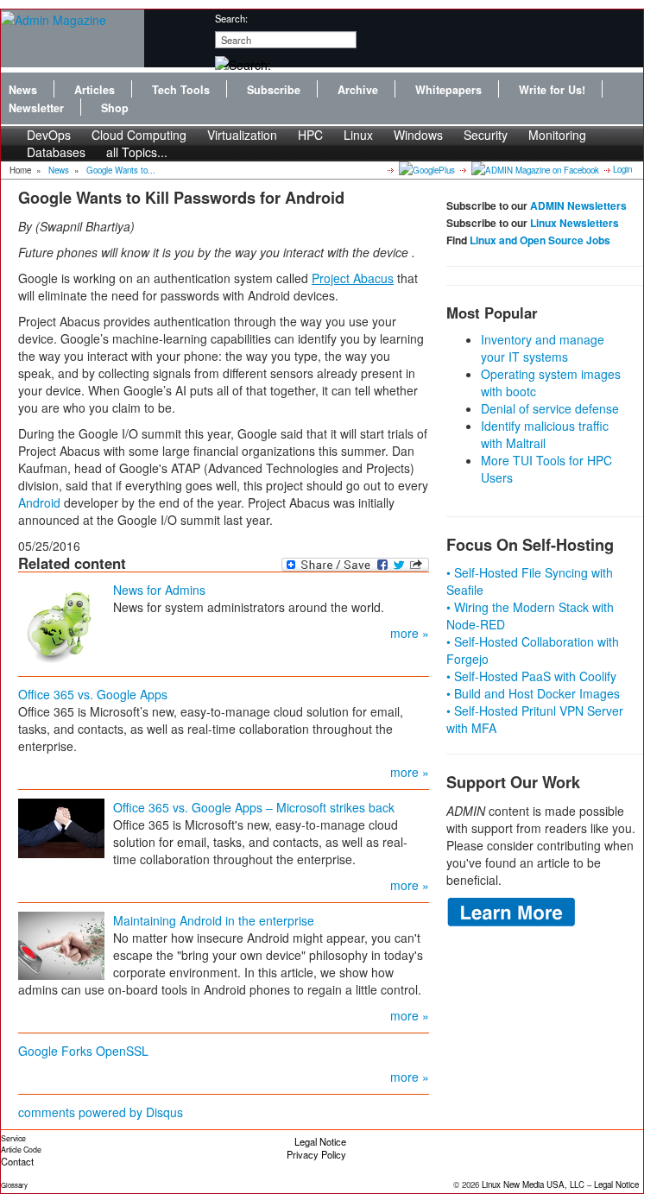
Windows (418, 134)
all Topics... (136, 152)
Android (39, 502)
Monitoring (557, 134)
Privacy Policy (316, 1154)
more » (409, 632)
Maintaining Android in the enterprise (213, 920)
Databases (56, 152)
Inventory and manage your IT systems (542, 348)
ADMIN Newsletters (578, 205)
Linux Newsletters (574, 223)
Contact (17, 1161)
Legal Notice (320, 1141)
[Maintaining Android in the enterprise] (61, 943)
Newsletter (36, 108)
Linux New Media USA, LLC (533, 1184)
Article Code (21, 1149)
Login (622, 169)
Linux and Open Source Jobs (540, 240)
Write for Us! (552, 90)
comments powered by (100, 1112)
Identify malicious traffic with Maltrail (545, 434)
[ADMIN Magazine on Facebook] (534, 169)
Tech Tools (181, 90)
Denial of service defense (550, 408)
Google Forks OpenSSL (83, 1050)
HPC (310, 134)
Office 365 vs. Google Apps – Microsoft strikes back (254, 807)
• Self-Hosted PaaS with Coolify (531, 676)
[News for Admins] (61, 622)
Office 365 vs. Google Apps (92, 694)
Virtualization (242, 134)
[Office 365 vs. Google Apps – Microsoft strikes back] (61, 826)
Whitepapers (448, 90)
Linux (358, 134)
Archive (358, 90)
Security (486, 134)
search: (231, 18)
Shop (115, 108)
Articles (94, 90)
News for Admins (159, 589)
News (23, 90)
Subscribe (273, 90)
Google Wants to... (120, 170)
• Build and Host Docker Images (533, 693)
